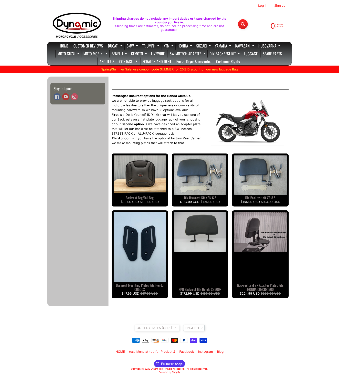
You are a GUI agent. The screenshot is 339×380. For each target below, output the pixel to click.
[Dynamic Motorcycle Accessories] (76, 24)
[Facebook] (57, 96)
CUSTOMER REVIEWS (88, 46)
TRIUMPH (151, 46)
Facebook (186, 352)
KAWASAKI (245, 46)
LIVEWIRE (158, 54)
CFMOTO (139, 54)
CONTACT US (128, 61)
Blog (220, 352)
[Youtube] (65, 96)
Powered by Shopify (169, 372)
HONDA (185, 46)
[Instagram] (74, 96)
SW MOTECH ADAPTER (188, 54)
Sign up (279, 5)
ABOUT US (106, 61)
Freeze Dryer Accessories (193, 61)
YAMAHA (223, 46)
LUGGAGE (251, 54)
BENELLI (120, 54)
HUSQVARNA (269, 46)
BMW (133, 46)
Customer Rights (228, 61)
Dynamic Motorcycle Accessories (168, 368)
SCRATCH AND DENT (156, 61)
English (192, 328)
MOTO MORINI (95, 54)
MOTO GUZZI (68, 54)
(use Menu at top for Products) (152, 352)
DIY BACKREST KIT (225, 54)
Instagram (205, 352)
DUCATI (115, 46)
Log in (262, 5)
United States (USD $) (155, 328)
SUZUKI (204, 46)
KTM (168, 46)
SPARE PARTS (272, 54)
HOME (64, 46)
